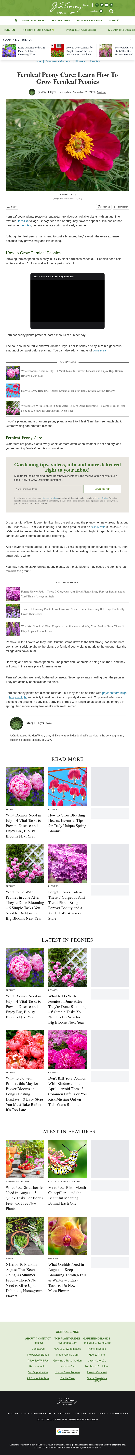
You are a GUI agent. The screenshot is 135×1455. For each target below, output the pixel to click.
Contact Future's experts (38, 1413)
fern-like (23, 221)
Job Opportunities (38, 1372)
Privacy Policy (98, 1413)
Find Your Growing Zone (97, 1342)
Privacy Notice (101, 498)
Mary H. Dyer (48, 92)
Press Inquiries (38, 1366)
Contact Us (38, 1348)
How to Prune (97, 1354)
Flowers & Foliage (89, 20)
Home (37, 61)
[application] (67, 301)
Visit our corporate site (114, 1445)
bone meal (100, 350)
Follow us (105, 207)
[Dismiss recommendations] (131, 40)
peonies (26, 225)
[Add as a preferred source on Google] (67, 1431)
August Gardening (33, 20)
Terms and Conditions (72, 1413)
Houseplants (61, 20)
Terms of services (50, 498)
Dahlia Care (67, 1378)
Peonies (95, 61)
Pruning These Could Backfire (81, 30)
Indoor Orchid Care (67, 1354)
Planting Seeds (97, 1348)
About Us (38, 1342)
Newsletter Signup (38, 1354)
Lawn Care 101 (97, 1360)
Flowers (80, 61)
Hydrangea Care (67, 1342)
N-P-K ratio (98, 527)
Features (101, 92)
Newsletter (123, 207)
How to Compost (97, 1372)
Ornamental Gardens (58, 61)
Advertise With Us (38, 1360)
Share (14, 207)
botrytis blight (18, 697)
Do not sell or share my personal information (67, 1419)
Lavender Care (67, 1366)
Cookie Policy (119, 1413)
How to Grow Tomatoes (67, 1348)
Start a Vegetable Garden (97, 1379)
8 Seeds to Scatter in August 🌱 (38, 30)
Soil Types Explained (96, 1366)
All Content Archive (38, 1378)
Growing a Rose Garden (67, 1360)
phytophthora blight (114, 693)
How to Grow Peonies (67, 1372)
